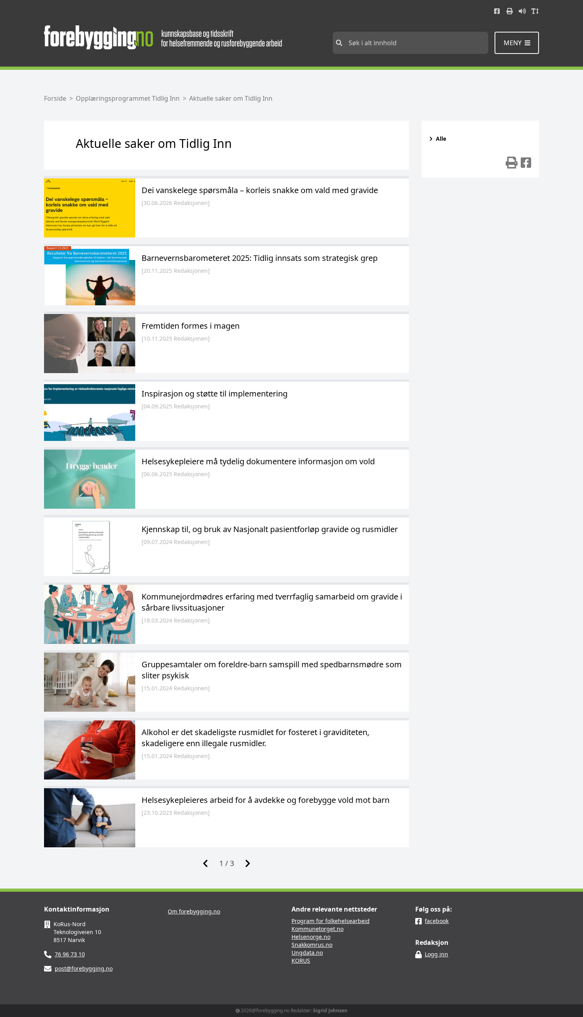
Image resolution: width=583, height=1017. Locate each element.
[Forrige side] (205, 863)
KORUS (301, 960)
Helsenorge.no (311, 936)
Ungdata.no (307, 952)
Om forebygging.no (194, 911)
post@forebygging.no (84, 968)
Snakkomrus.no (312, 944)
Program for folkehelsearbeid (331, 921)
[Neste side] (247, 863)
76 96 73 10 (70, 954)
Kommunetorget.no (317, 929)
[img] (512, 163)
